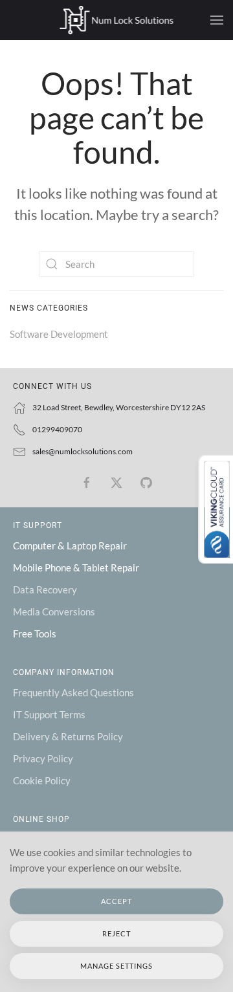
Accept (116, 901)
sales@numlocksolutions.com (82, 451)
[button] (216, 20)
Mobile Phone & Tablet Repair (76, 567)
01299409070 (57, 429)
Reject (116, 933)
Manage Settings (116, 966)
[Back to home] (116, 20)
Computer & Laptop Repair (70, 545)
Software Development (59, 334)
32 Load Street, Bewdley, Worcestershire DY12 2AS (118, 407)
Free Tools (34, 633)
